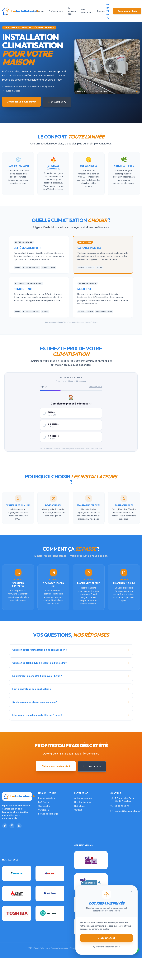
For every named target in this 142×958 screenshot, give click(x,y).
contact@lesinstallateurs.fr (128, 811)
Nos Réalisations (82, 802)
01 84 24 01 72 (122, 806)
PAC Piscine (44, 802)
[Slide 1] (133, 91)
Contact (101, 11)
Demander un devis (127, 11)
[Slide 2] (134, 91)
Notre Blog (79, 806)
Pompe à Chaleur (46, 798)
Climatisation (44, 806)
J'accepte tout (106, 937)
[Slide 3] (137, 92)
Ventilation (43, 810)
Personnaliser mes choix (108, 946)
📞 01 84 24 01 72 (57, 102)
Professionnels (56, 11)
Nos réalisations (87, 11)
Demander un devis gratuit (21, 101)
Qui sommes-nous (72, 11)
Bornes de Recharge (48, 814)
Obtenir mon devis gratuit (56, 766)
